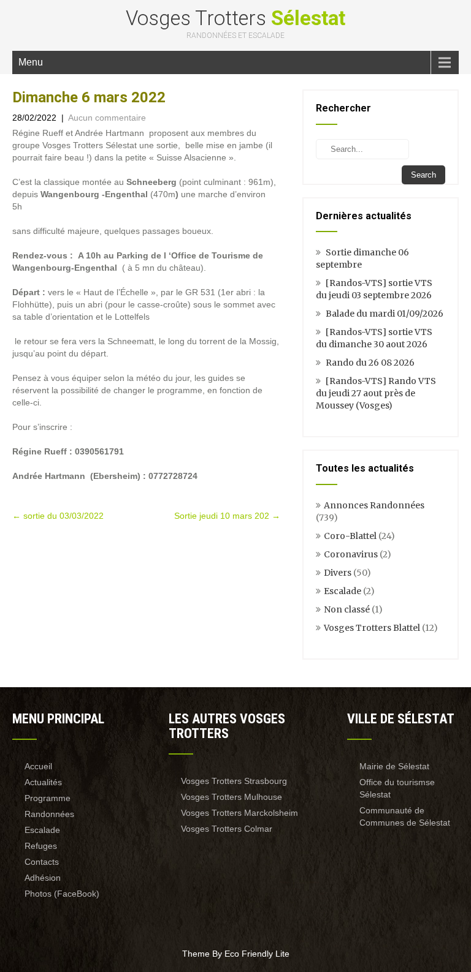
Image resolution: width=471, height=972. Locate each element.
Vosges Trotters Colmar (226, 829)
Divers (337, 572)
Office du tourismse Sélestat (397, 788)
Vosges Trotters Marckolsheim (239, 813)
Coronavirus (351, 554)
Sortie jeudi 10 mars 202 (227, 516)
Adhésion (43, 878)
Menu (30, 62)
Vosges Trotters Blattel (372, 627)
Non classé (347, 609)
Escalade (342, 591)
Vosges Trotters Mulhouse (231, 797)
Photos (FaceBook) (62, 894)
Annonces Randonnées (374, 505)
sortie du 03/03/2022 (58, 516)
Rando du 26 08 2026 (370, 362)
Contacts (42, 862)
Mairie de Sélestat (394, 766)
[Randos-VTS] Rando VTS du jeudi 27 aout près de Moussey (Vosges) (376, 393)
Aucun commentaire (107, 117)
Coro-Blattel (350, 535)
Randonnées (49, 814)
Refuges (41, 846)
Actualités (43, 782)
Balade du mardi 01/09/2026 (384, 313)
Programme (48, 798)
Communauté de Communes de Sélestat (404, 816)
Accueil (38, 766)
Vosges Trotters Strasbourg (234, 781)
